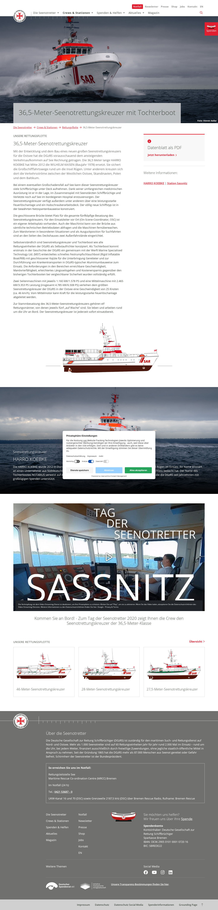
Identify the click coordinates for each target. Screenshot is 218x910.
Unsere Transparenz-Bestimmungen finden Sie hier (140, 884)
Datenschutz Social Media (128, 904)
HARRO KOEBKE (154, 183)
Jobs (182, 6)
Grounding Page (188, 904)
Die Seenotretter (44, 13)
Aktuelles (135, 13)
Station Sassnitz (177, 183)
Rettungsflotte (70, 127)
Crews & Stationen (76, 13)
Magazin (153, 13)
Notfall (137, 6)
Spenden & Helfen (109, 13)
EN (201, 6)
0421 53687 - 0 (63, 792)
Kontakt (192, 6)
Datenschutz (102, 904)
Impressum (83, 904)
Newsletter (151, 6)
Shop (174, 6)
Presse (165, 6)
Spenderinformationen (161, 904)
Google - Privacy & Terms (108, 607)
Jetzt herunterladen (161, 155)
